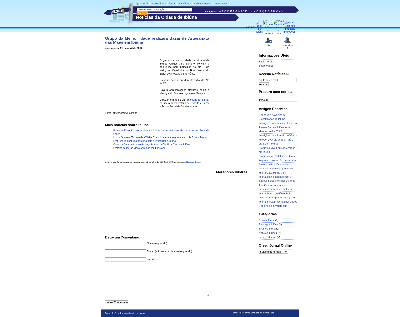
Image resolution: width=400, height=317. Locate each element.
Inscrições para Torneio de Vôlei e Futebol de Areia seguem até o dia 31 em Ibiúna (160, 137)
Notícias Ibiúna (193, 162)
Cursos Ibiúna (267, 220)
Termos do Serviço (241, 313)
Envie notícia (266, 61)
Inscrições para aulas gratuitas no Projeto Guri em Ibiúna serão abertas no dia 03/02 (278, 127)
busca (172, 3)
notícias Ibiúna (158, 3)
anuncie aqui (221, 3)
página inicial (141, 3)
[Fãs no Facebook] (268, 43)
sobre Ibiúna (185, 3)
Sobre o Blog (266, 65)
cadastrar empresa (202, 3)
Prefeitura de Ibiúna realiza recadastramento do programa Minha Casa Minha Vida (276, 168)
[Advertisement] (131, 80)
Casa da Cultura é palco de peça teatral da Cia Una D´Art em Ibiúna (151, 144)
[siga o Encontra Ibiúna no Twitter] (279, 33)
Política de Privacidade (263, 313)
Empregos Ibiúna (268, 224)
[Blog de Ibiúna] (259, 31)
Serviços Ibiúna (267, 237)
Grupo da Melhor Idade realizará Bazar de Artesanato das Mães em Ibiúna (157, 40)
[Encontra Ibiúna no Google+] (268, 33)
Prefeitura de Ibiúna (197, 99)
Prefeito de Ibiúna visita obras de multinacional (139, 148)
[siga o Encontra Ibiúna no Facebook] (290, 31)
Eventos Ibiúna (267, 228)
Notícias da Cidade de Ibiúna (131, 313)
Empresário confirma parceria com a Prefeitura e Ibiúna (144, 141)
